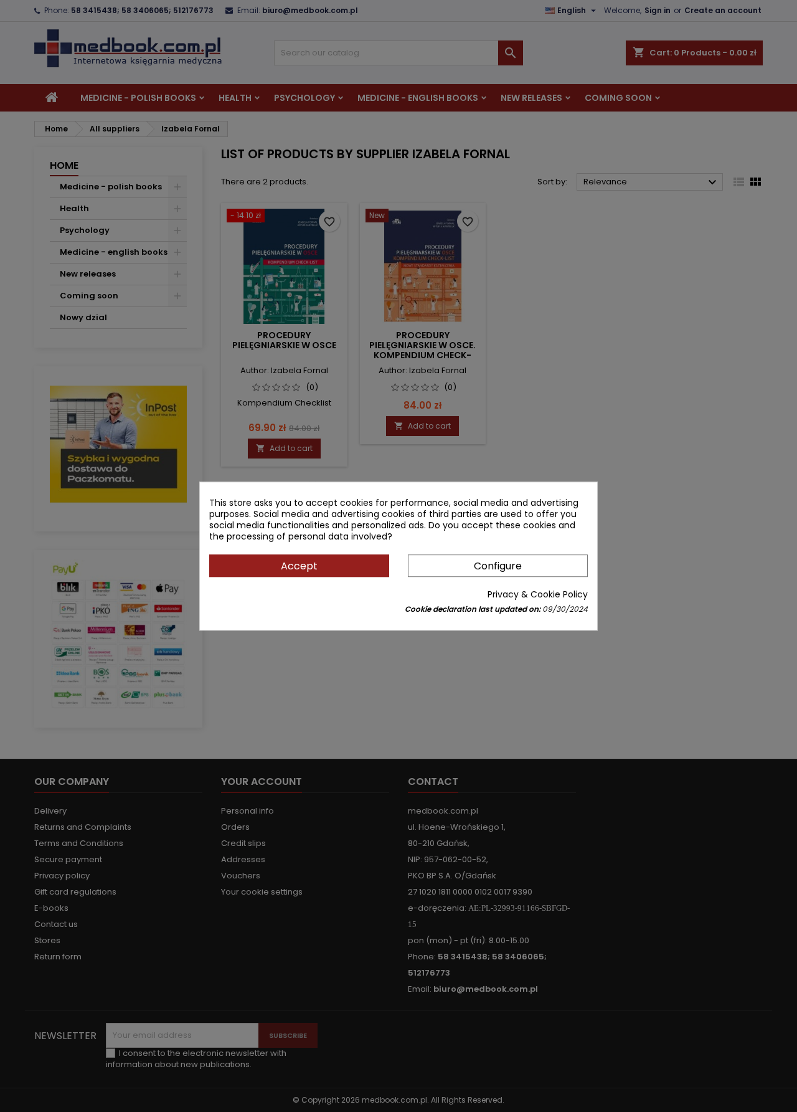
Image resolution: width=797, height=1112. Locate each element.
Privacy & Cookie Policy (538, 594)
